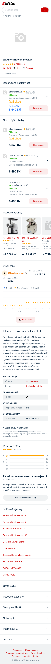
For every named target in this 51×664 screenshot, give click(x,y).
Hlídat (18, 68)
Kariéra (36, 656)
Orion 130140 (9, 575)
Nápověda (17, 650)
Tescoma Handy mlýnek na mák (17, 555)
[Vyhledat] (45, 9)
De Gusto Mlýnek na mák (14, 542)
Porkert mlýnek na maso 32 (15, 535)
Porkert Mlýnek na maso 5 (14, 522)
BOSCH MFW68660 (12, 568)
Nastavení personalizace (17, 653)
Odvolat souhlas (38, 653)
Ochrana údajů (31, 650)
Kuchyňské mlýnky (13, 16)
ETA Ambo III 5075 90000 (14, 529)
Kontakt (26, 656)
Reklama (16, 656)
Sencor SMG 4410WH (13, 562)
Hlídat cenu (27, 320)
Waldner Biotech (33, 381)
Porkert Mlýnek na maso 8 (14, 515)
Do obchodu (38, 108)
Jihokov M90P (9, 548)
